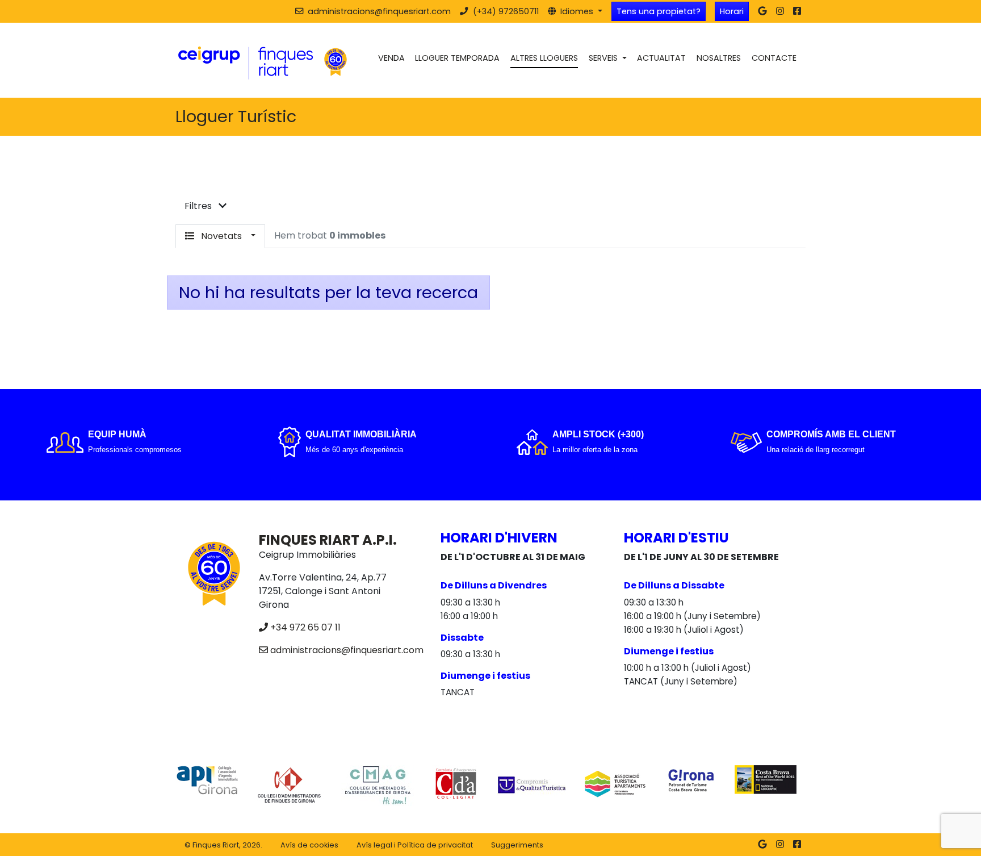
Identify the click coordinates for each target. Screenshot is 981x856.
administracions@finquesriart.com (347, 650)
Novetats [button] (221, 236)
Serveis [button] (604, 58)
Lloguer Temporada (457, 58)
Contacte (774, 58)
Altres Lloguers (544, 58)
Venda (391, 58)
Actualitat (661, 58)
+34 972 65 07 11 (305, 627)
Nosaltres (719, 58)
